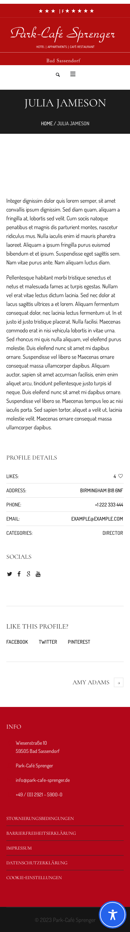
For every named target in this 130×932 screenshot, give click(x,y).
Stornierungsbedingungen (40, 818)
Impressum (19, 848)
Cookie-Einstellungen (34, 877)
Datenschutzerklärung (37, 863)
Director (113, 533)
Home (47, 123)
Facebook (17, 642)
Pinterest (79, 642)
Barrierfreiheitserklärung (41, 833)
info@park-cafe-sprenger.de (43, 780)
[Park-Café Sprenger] (65, 34)
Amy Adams (91, 682)
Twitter (48, 642)
